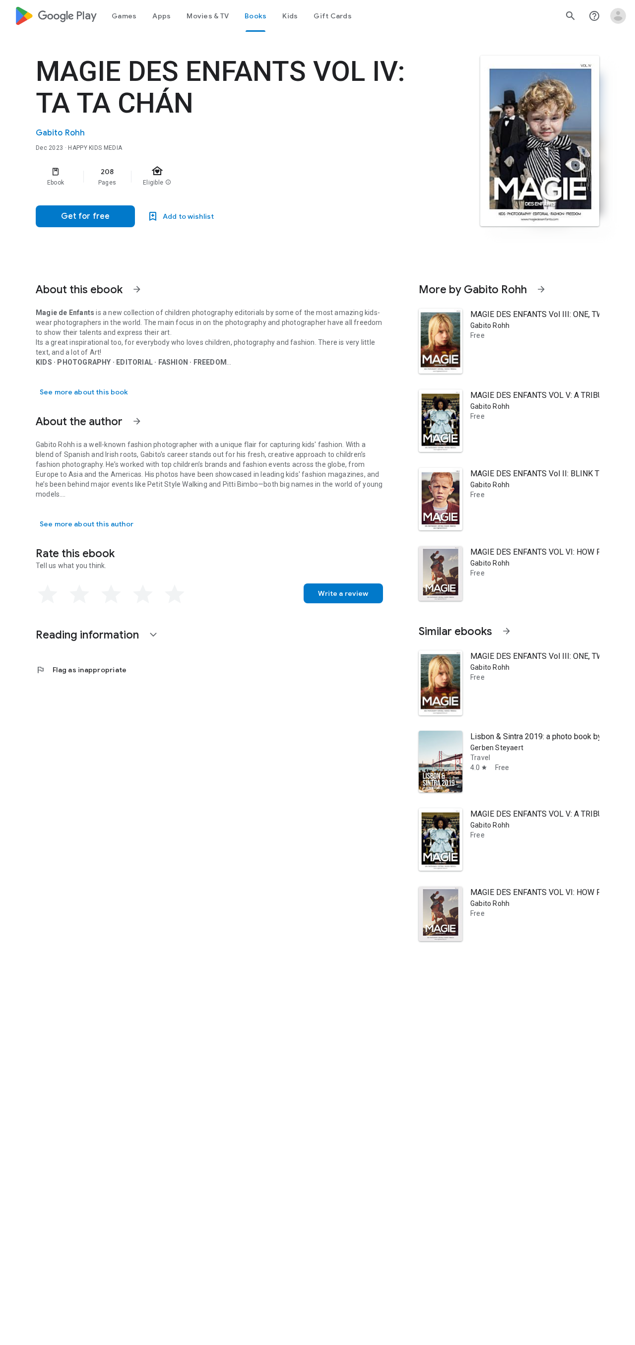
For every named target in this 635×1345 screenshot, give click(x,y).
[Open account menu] (618, 16)
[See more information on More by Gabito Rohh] (541, 289)
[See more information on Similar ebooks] (506, 631)
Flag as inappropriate (81, 670)
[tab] (124, 16)
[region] (234, 177)
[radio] (48, 594)
